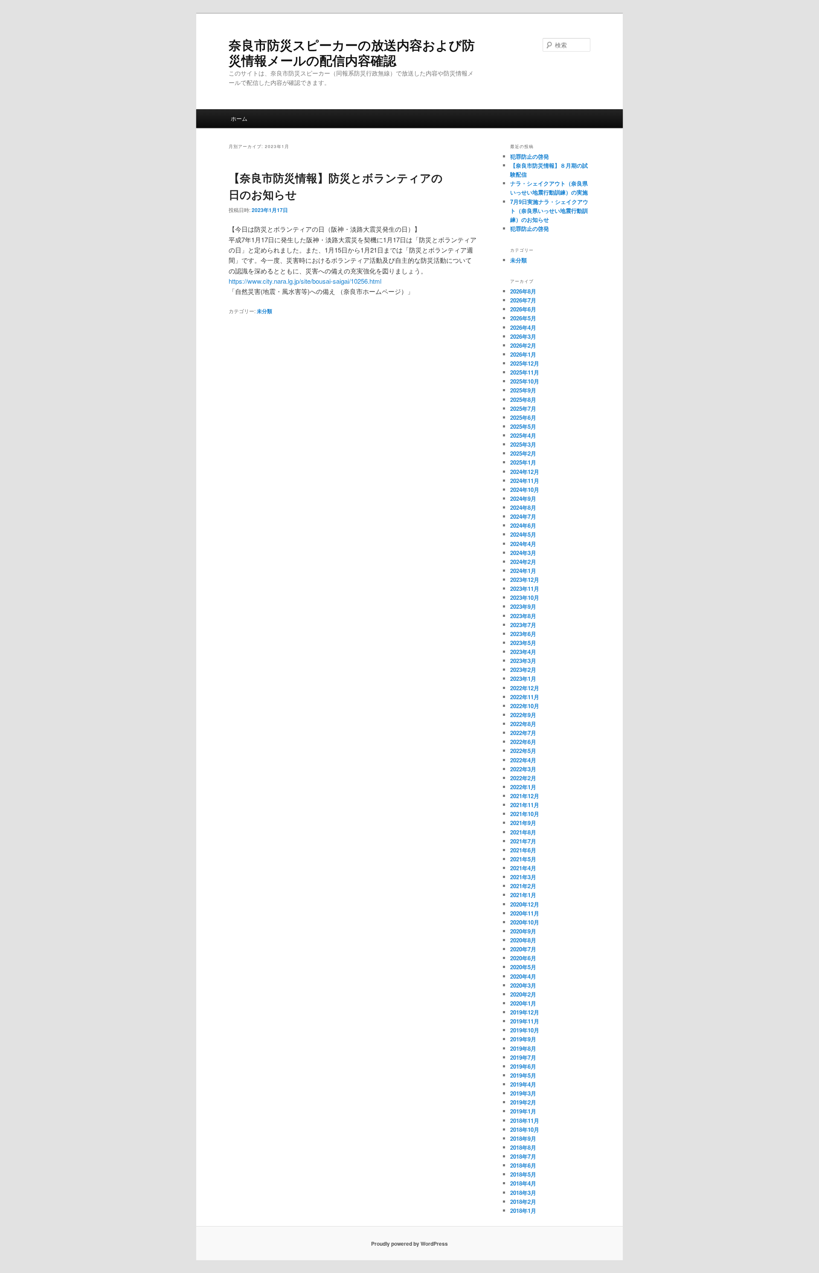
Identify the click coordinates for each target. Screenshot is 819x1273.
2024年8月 (523, 507)
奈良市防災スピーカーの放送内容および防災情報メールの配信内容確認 (352, 52)
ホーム (239, 118)
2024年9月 (523, 498)
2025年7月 (523, 408)
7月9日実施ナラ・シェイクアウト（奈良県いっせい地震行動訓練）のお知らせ (549, 211)
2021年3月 (523, 877)
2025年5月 (523, 426)
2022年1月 (523, 787)
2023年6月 (523, 634)
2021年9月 (523, 823)
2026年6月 (523, 309)
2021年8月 (523, 832)
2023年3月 (523, 661)
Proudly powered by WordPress (409, 1243)
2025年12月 (524, 363)
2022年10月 (524, 706)
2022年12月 (524, 688)
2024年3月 (523, 553)
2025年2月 (523, 453)
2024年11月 (524, 481)
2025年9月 (523, 390)
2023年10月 (524, 597)
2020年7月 (523, 949)
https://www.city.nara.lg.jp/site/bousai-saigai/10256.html (305, 280)
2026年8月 (523, 291)
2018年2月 (523, 1201)
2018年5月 (523, 1174)
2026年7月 (523, 300)
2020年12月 (524, 904)
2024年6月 (523, 525)
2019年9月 (523, 1039)
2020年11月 (524, 913)
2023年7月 (523, 625)
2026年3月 (523, 336)
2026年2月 (523, 345)
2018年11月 (524, 1120)
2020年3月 (523, 985)
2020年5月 (523, 967)
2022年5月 (523, 751)
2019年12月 (524, 1012)
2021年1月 (523, 895)
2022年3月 (523, 769)
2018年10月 (524, 1129)
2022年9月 (523, 715)
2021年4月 (523, 868)
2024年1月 (523, 571)
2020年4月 (523, 976)
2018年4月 (523, 1183)
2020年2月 (523, 994)
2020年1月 (523, 1003)
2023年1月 (523, 678)
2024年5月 (523, 534)
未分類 (264, 311)
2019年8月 (523, 1048)
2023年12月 (524, 579)
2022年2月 (523, 778)
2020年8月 (523, 940)
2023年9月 (523, 606)
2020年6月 (523, 958)
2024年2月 (523, 562)
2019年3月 (523, 1093)
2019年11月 (524, 1021)
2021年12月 (524, 796)
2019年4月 (523, 1084)
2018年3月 (523, 1193)
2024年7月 (523, 516)
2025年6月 (523, 417)
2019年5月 (523, 1075)
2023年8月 (523, 616)
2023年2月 (523, 670)
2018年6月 (523, 1165)
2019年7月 (523, 1057)
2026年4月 (523, 327)
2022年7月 (523, 733)
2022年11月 (524, 697)
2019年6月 (523, 1066)
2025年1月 (523, 462)
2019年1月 (523, 1111)
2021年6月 (523, 850)
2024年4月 (523, 544)
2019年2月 (523, 1102)
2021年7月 (523, 841)
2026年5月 (523, 318)
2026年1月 (523, 354)
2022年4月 (523, 760)
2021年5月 (523, 859)
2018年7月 (523, 1156)
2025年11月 (524, 372)
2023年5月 (523, 643)
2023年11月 (524, 588)
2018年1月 (523, 1210)
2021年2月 (523, 886)
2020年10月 (524, 922)
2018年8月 (523, 1147)
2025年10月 (524, 381)
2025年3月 (523, 444)
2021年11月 (524, 805)
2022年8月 (523, 724)
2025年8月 (523, 399)
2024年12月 (524, 472)
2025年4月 (523, 435)
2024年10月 (524, 489)
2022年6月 (523, 742)
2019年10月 (524, 1030)
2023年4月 (523, 652)
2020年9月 (523, 931)
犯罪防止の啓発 (529, 156)
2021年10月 (524, 814)
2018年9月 (523, 1138)
